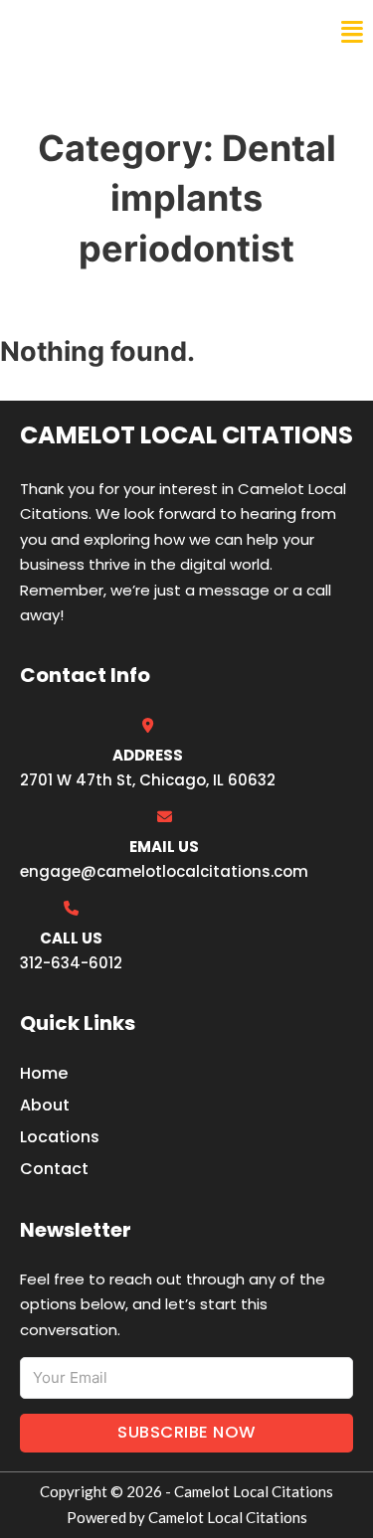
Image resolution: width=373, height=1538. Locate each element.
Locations (59, 1136)
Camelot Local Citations (152, 32)
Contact (54, 1168)
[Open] (352, 32)
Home (44, 1073)
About (45, 1105)
